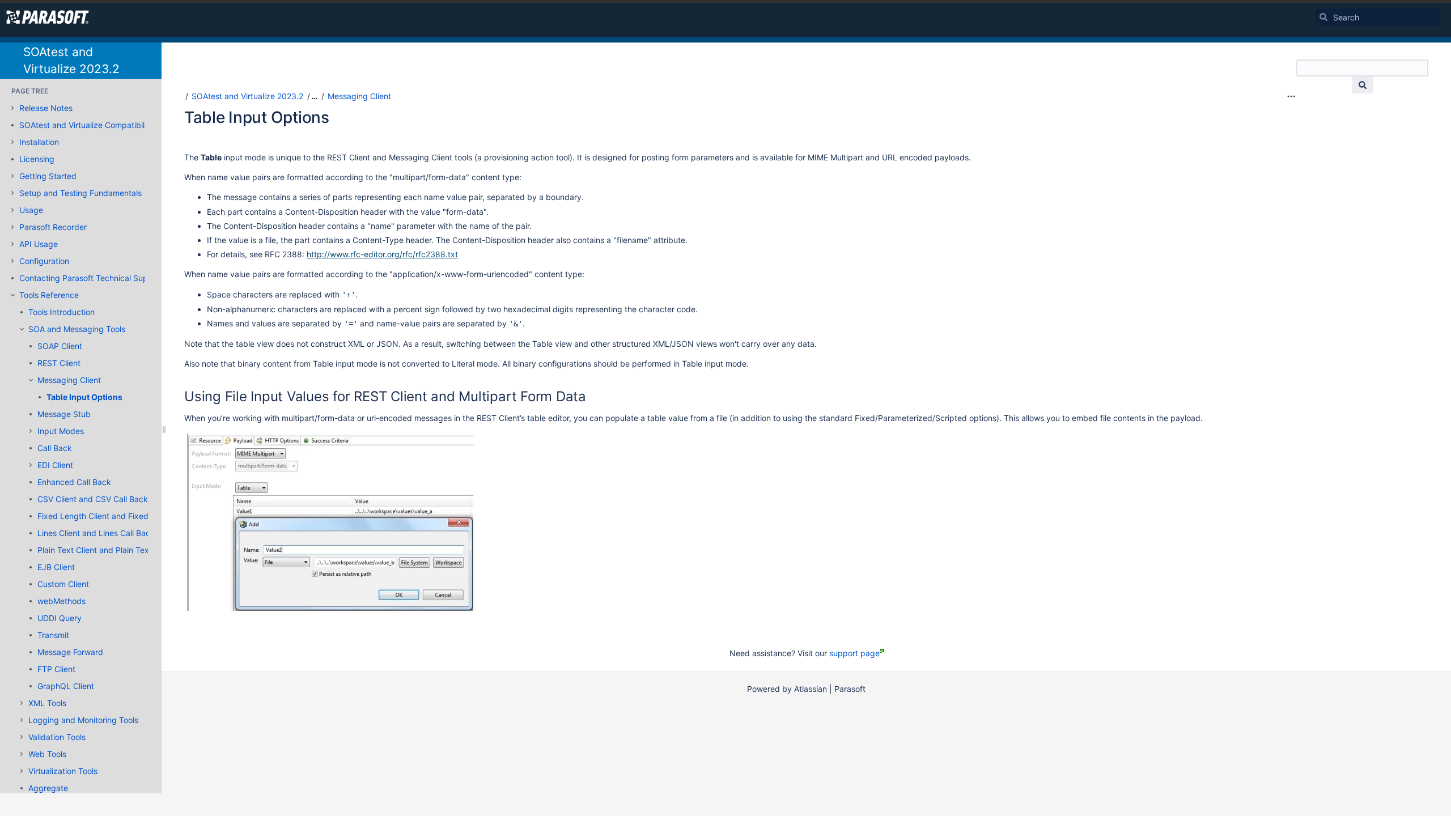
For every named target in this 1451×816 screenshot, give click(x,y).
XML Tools (47, 703)
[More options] (1291, 96)
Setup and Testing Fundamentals (80, 193)
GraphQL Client (65, 686)
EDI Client (55, 465)
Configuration (44, 261)
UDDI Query (59, 618)
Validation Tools (57, 737)
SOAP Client (59, 346)
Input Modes (60, 431)
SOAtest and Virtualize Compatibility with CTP (104, 125)
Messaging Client (69, 380)
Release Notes (46, 108)
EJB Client (56, 567)
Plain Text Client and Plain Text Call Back (113, 550)
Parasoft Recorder (53, 227)
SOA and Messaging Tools (76, 329)
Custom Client (63, 584)
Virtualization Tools (62, 771)
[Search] (1323, 17)
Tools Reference (49, 295)
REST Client (58, 363)
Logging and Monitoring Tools (83, 720)
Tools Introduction (61, 312)
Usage (31, 210)
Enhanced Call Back (74, 482)
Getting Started (48, 176)
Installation (39, 142)
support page (854, 653)
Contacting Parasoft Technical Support (91, 278)
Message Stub (64, 414)
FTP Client (56, 669)
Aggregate (48, 788)
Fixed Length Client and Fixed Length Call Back (125, 516)
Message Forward (70, 652)
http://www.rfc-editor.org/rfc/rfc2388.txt (382, 254)
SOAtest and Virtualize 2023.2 (247, 96)
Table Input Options (84, 397)
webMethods (61, 601)
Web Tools (47, 754)
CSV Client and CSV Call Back (92, 499)
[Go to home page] (47, 17)
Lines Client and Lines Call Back (96, 533)
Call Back (54, 448)
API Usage (38, 244)
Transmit (53, 635)
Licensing (36, 159)
